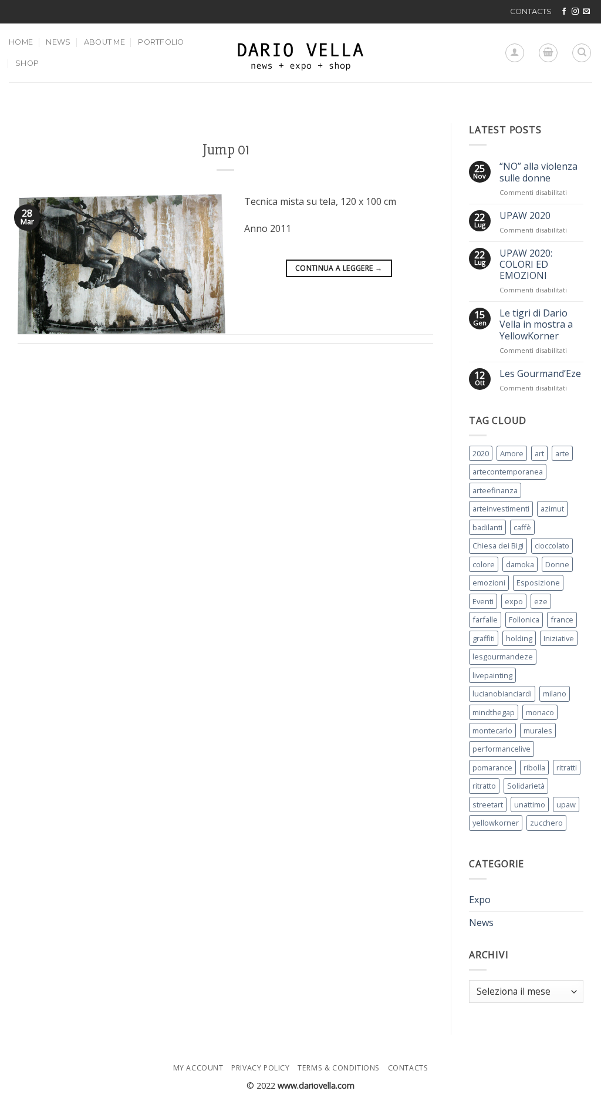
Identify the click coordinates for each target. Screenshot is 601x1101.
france (562, 619)
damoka (520, 564)
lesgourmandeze (502, 656)
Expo (480, 899)
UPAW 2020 (525, 215)
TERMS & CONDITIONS (339, 1068)
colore (483, 564)
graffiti (483, 638)
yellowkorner (495, 822)
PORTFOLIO (161, 42)
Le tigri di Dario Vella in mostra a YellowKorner (536, 325)
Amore (512, 453)
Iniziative (558, 638)
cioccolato (552, 545)
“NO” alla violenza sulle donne (538, 172)
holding (519, 638)
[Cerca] (581, 52)
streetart (487, 804)
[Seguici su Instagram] (575, 12)
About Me (104, 42)
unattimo (529, 804)
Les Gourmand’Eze (540, 373)
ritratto (484, 785)
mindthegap (493, 712)
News (58, 42)
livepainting (492, 675)
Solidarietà (526, 785)
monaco (540, 712)
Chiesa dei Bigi (498, 545)
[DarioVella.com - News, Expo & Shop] (300, 53)
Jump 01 (225, 149)
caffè (522, 527)
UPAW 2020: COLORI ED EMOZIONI (525, 265)
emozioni (488, 582)
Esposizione (538, 582)
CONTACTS (531, 11)
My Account (198, 1068)
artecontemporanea (507, 471)
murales (538, 730)
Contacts (408, 1068)
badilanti (487, 527)
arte (562, 453)
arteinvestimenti (500, 508)
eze (541, 601)
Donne (557, 564)
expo (514, 601)
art (539, 453)
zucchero (546, 822)
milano (554, 693)
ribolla (534, 767)
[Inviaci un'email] (586, 12)
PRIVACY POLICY (260, 1068)
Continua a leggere (338, 268)
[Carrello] (548, 52)
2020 (480, 453)
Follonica (524, 619)
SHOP (27, 63)
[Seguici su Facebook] (564, 12)
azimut (552, 508)
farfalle (485, 619)
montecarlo (492, 730)
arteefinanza (495, 490)
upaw (566, 804)
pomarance (492, 767)
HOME (21, 42)
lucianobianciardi (502, 693)
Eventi (483, 601)
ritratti (566, 767)
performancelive (501, 748)
